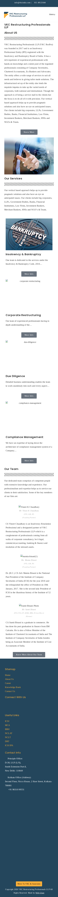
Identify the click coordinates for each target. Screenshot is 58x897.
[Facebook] (8, 704)
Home (8, 675)
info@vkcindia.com (22, 3)
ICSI (7, 721)
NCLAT (8, 733)
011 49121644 (40, 3)
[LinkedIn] (14, 704)
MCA (7, 725)
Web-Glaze (39, 893)
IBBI (7, 729)
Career (8, 683)
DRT (7, 741)
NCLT (8, 737)
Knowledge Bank (13, 687)
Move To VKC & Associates (29, 884)
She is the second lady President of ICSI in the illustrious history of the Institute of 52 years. (28, 593)
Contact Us (10, 691)
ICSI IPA (9, 745)
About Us (9, 679)
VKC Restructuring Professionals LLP (34, 889)
